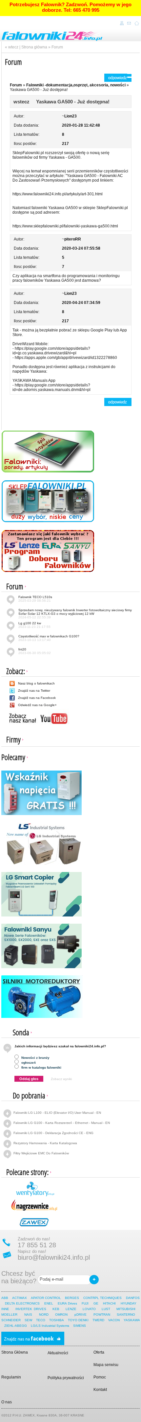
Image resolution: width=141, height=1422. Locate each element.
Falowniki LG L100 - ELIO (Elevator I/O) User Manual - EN (57, 1112)
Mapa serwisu (105, 1364)
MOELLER (9, 1314)
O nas (6, 1402)
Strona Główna (14, 1352)
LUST (106, 1309)
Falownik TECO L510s (35, 598)
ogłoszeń (28, 1062)
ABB (4, 1298)
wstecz (21, 101)
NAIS (28, 1314)
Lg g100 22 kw (34, 625)
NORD (44, 1314)
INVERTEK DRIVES (30, 1309)
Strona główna (34, 47)
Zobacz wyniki (61, 1079)
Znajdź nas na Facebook (37, 698)
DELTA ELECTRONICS (22, 1303)
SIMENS (79, 1325)
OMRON (61, 1314)
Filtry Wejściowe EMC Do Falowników (41, 1153)
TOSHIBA (56, 1320)
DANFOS (133, 1298)
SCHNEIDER (11, 1320)
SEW (28, 1320)
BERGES (72, 1298)
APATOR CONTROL (46, 1298)
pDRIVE (80, 1314)
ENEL (48, 1303)
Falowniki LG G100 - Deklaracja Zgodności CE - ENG (53, 1133)
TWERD (98, 1320)
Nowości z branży (35, 1057)
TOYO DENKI (78, 1320)
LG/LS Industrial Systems (50, 1325)
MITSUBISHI (125, 1309)
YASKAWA (132, 1320)
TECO (40, 1320)
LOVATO (89, 1309)
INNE (5, 1309)
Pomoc (99, 1377)
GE (95, 1303)
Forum (57, 47)
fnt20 (34, 651)
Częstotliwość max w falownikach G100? (48, 638)
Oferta (98, 1352)
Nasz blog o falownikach (36, 683)
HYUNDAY (128, 1303)
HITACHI (110, 1303)
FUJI (85, 1303)
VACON (114, 1320)
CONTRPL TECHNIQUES (102, 1298)
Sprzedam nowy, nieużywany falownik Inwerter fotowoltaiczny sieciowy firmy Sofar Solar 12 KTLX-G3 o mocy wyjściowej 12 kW (75, 613)
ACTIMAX (19, 1298)
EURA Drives (67, 1303)
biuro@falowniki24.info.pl (54, 1257)
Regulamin (11, 1377)
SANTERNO (126, 1314)
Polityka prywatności (66, 1378)
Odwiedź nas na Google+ (37, 705)
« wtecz (11, 47)
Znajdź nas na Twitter (34, 690)
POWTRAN (101, 1314)
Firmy (13, 739)
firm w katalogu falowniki (40, 1067)
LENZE (71, 1309)
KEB (55, 1309)
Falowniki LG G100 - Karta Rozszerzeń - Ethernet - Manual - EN (61, 1123)
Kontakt (100, 1389)
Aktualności (58, 1353)
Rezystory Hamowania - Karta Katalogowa (45, 1143)
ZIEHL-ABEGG (16, 1325)
